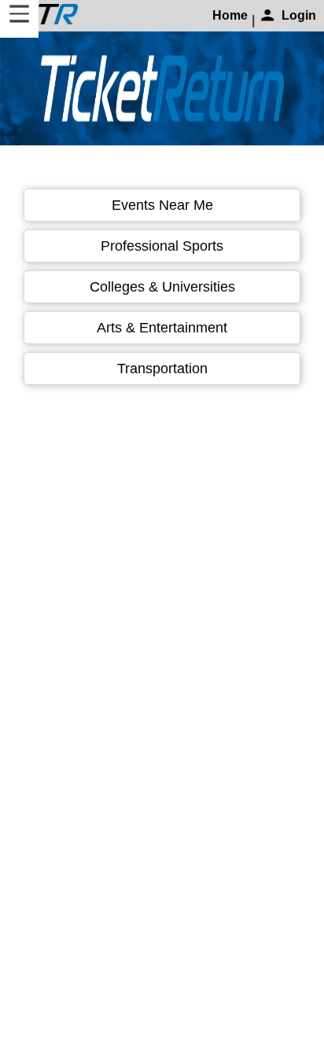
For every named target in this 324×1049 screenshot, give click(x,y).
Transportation (162, 368)
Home (230, 15)
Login (299, 15)
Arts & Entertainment (162, 328)
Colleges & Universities (162, 287)
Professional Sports (162, 246)
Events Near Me (162, 205)
